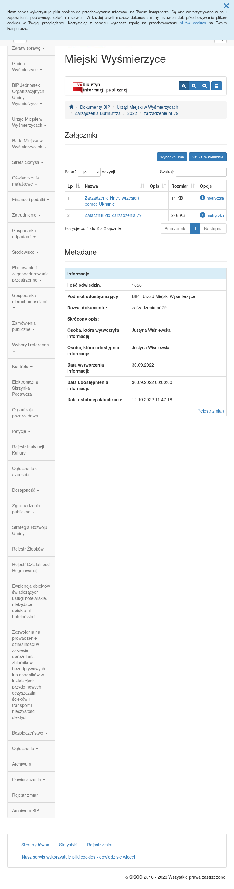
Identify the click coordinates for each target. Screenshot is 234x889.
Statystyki (68, 844)
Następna (213, 228)
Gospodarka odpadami (24, 233)
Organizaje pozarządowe (25, 412)
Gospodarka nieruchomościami (29, 298)
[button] (226, 5)
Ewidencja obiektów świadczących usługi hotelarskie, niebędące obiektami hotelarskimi (31, 601)
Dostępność (24, 490)
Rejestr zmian (25, 795)
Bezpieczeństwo (28, 733)
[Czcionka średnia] (194, 85)
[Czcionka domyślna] (184, 85)
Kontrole (21, 366)
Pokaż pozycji (90, 171)
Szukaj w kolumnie (207, 156)
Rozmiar (179, 186)
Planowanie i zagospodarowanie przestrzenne (30, 273)
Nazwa (91, 186)
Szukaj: (167, 171)
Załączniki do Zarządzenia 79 (113, 215)
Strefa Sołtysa (26, 162)
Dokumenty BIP (95, 107)
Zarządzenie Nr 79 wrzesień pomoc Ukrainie (112, 201)
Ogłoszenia (23, 748)
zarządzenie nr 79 (161, 113)
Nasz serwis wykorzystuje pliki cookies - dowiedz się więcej (78, 857)
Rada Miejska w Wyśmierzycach (28, 143)
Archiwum (21, 764)
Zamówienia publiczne (24, 326)
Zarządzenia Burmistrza (98, 113)
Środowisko (24, 252)
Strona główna (35, 844)
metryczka (215, 198)
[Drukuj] (216, 85)
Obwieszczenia (27, 779)
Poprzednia (175, 228)
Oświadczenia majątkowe (25, 181)
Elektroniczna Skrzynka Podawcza (25, 388)
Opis (154, 186)
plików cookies (193, 23)
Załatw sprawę (27, 48)
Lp (70, 186)
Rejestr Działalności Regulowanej (31, 567)
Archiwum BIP (25, 810)
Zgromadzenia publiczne (26, 508)
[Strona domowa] (71, 107)
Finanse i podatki (29, 199)
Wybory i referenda (30, 345)
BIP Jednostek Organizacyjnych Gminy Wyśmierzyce (28, 94)
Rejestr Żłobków (28, 549)
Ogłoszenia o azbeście (25, 471)
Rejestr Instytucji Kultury (28, 450)
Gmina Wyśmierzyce (25, 66)
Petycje (19, 431)
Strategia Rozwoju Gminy (29, 530)
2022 (132, 113)
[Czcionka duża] (204, 85)
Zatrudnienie (25, 215)
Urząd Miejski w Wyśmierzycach (28, 122)
